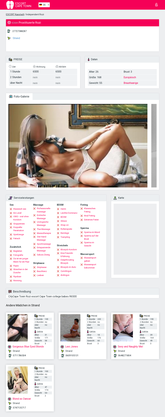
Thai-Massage (43, 229)
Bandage (65, 233)
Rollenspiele (66, 229)
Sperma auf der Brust (91, 237)
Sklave (64, 221)
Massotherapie (44, 233)
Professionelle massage (43, 210)
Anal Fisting (89, 215)
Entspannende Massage (43, 249)
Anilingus (65, 275)
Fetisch (16, 238)
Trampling (65, 237)
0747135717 (19, 407)
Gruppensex (19, 223)
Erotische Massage (41, 217)
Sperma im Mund (92, 232)
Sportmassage (44, 244)
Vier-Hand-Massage (42, 238)
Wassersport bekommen (90, 266)
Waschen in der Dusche (20, 271)
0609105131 (72, 355)
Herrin (63, 209)
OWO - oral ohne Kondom (21, 218)
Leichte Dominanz (69, 213)
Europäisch (130, 77)
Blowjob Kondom (69, 249)
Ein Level (17, 213)
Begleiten (17, 251)
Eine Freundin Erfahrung (67, 254)
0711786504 (19, 355)
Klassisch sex (19, 209)
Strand (16, 38)
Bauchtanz (42, 271)
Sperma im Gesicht (89, 244)
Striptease (41, 267)
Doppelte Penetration (18, 229)
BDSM (63, 217)
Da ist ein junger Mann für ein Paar (21, 260)
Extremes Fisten (91, 219)
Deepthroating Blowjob (67, 261)
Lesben (40, 275)
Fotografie (18, 255)
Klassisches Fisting (89, 210)
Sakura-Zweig (43, 254)
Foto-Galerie (21, 96)
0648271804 (124, 355)
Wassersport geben (90, 259)
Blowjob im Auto (68, 267)
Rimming (17, 280)
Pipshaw (17, 276)
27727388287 (19, 31)
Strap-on (65, 225)
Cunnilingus (66, 271)
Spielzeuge (18, 234)
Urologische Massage (42, 223)
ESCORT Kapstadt (15, 14)
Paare (16, 266)
